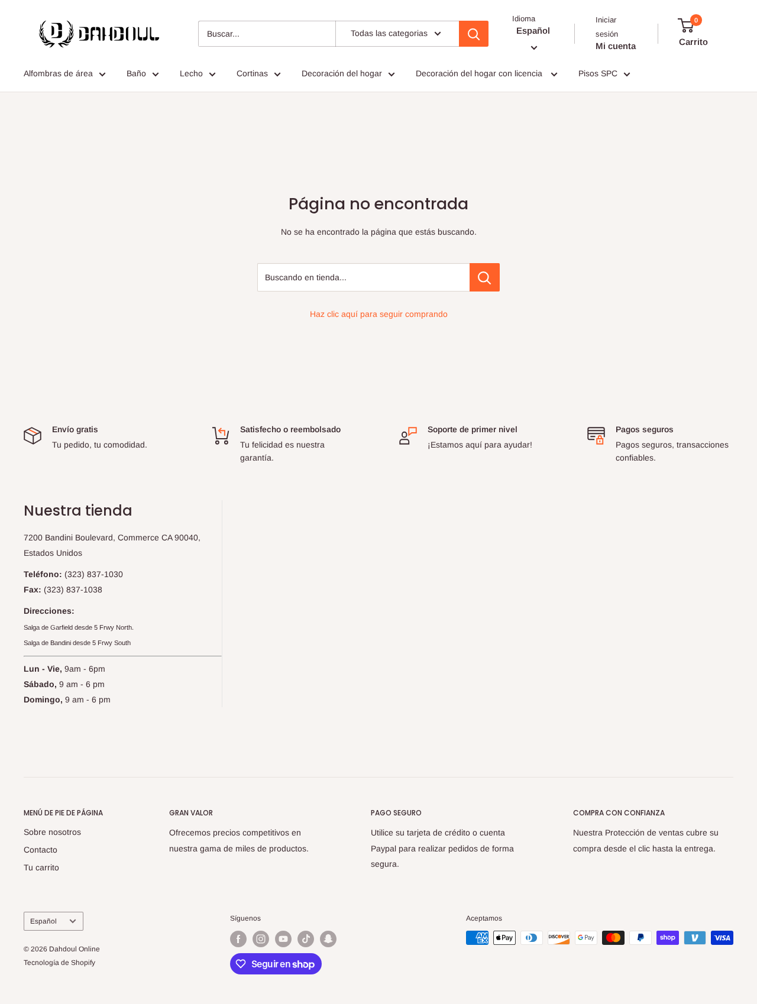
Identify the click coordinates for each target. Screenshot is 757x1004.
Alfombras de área (58, 73)
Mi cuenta (616, 46)
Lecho (191, 73)
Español (43, 921)
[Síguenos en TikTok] (305, 939)
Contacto (40, 849)
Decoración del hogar (342, 73)
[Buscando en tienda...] (485, 277)
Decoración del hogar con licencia (480, 73)
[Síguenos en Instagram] (261, 939)
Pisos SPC (597, 73)
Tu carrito (41, 867)
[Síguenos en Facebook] (238, 939)
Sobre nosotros (52, 832)
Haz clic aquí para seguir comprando (379, 314)
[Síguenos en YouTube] (283, 939)
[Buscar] (474, 34)
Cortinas (252, 73)
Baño (136, 73)
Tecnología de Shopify (59, 962)
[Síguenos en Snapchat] (328, 939)
